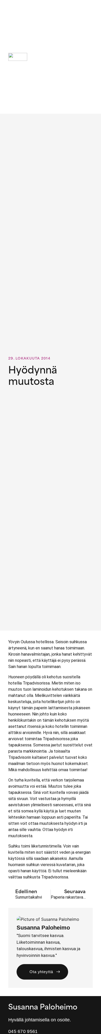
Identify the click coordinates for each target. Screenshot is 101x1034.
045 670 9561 (23, 1031)
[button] (89, 57)
